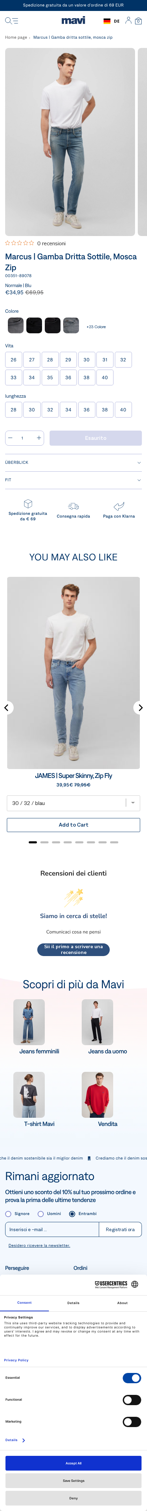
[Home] (73, 21)
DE (117, 21)
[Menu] (11, 21)
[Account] (128, 21)
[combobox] (111, 21)
